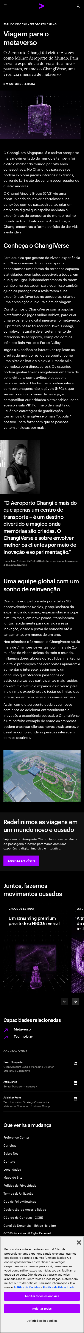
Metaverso (22, 1029)
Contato (9, 1161)
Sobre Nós (10, 1153)
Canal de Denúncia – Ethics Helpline (29, 1225)
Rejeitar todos (42, 1308)
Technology (23, 1036)
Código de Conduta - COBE (23, 1217)
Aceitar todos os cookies (42, 1296)
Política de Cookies (27, 1287)
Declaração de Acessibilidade (24, 1209)
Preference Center (16, 1137)
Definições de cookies (42, 1320)
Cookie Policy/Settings (19, 1201)
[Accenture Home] (42, 6)
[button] (21, 861)
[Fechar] (79, 1242)
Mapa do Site (12, 1177)
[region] (42, 1284)
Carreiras (9, 1145)
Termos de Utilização (18, 1193)
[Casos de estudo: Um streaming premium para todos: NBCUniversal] (35, 947)
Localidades (12, 1169)
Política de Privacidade (19, 1185)
